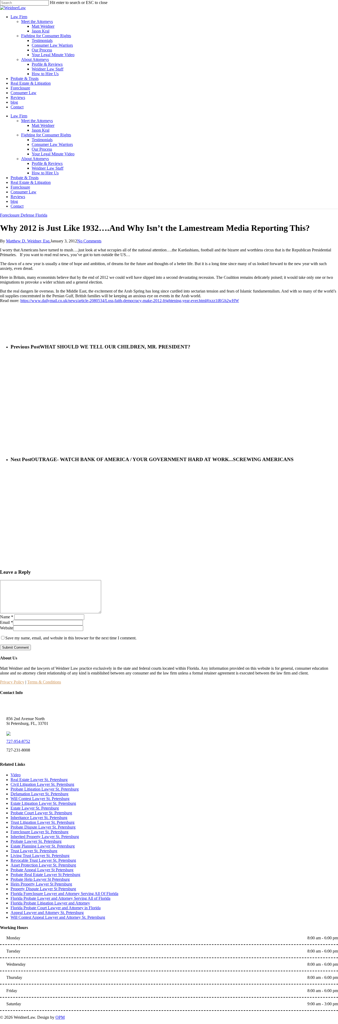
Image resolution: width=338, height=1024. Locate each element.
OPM (60, 1017)
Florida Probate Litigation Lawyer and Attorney (50, 903)
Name (6, 617)
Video (16, 775)
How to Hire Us (45, 173)
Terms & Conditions (44, 682)
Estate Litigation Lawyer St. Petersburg (43, 803)
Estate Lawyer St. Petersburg (35, 808)
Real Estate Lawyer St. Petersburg (39, 779)
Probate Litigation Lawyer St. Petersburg (45, 789)
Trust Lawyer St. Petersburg (34, 851)
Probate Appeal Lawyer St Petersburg (42, 870)
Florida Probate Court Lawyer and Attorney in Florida (56, 908)
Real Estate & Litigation (31, 182)
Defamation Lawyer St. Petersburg (39, 794)
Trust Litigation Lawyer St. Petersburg (42, 822)
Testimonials (42, 139)
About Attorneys (35, 158)
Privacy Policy (12, 682)
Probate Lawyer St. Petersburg (36, 841)
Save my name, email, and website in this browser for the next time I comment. (71, 638)
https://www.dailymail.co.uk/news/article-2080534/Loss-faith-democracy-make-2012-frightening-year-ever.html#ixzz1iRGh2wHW (129, 300)
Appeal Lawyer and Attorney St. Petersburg (47, 912)
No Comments (89, 241)
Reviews (18, 196)
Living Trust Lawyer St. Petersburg (40, 855)
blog (14, 201)
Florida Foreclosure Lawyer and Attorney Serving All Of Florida (64, 893)
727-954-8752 (18, 741)
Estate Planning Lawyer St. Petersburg (43, 846)
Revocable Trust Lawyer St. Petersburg (43, 860)
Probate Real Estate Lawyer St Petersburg (45, 874)
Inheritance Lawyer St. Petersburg (39, 817)
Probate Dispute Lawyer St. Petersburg (43, 827)
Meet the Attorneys (37, 120)
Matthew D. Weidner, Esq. (28, 241)
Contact (17, 206)
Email (6, 622)
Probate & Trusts (25, 177)
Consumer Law (23, 192)
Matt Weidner (43, 125)
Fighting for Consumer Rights (46, 135)
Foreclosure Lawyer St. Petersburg (39, 832)
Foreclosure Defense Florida (23, 215)
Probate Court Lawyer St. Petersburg (41, 813)
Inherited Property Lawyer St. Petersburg (45, 836)
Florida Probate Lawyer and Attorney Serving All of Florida (60, 898)
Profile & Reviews (47, 163)
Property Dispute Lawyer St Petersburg (43, 889)
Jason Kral (40, 130)
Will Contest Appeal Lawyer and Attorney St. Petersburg (58, 917)
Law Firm (19, 116)
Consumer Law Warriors (52, 144)
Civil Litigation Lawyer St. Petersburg (42, 784)
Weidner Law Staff (47, 168)
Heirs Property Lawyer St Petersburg (41, 884)
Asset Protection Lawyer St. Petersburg (43, 865)
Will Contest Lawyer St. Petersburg (40, 798)
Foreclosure (20, 187)
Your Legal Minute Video (53, 154)
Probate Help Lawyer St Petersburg (40, 879)
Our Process (42, 149)
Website (6, 628)
